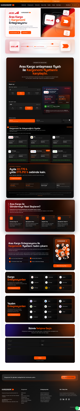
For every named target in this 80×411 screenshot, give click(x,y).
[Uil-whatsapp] (61, 399)
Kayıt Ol (75, 5)
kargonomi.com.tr (40, 195)
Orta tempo (29, 108)
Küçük (13, 93)
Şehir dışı (40, 121)
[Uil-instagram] (69, 399)
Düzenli (21, 108)
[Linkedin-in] (63, 399)
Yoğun (37, 108)
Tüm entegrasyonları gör (13, 288)
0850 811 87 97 (48, 1)
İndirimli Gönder (56, 1)
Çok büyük (37, 93)
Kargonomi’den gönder (16, 178)
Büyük (29, 93)
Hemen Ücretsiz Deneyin (69, 377)
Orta (21, 93)
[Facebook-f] (66, 399)
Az (13, 108)
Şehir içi (14, 121)
